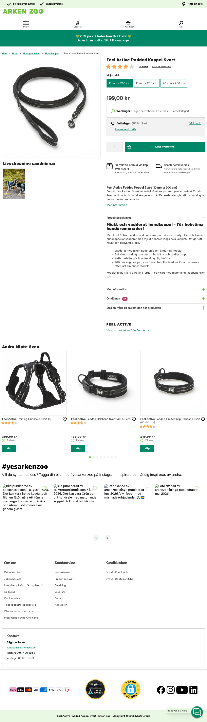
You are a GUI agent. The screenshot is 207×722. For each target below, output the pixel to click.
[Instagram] (170, 689)
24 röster (143, 67)
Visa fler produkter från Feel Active (129, 330)
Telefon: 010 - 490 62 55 (20, 653)
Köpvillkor (61, 605)
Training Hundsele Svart (26, 419)
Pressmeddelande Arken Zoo (21, 618)
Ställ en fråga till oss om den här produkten (134, 308)
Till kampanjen (120, 40)
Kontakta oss (62, 572)
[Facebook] (161, 689)
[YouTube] (181, 689)
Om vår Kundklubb (117, 572)
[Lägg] (65, 419)
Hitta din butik (195, 4)
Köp (8, 448)
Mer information (117, 205)
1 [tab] (90, 457)
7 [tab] (112, 457)
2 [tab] (94, 457)
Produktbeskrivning (119, 217)
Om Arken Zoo (13, 572)
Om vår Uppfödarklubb (119, 579)
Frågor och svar (64, 579)
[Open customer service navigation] (197, 712)
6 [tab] (108, 457)
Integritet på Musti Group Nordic (23, 585)
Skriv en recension (161, 67)
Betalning (60, 585)
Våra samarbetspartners (18, 611)
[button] (26, 507)
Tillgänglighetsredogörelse (20, 605)
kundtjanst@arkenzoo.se (21, 647)
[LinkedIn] (192, 689)
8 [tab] (115, 457)
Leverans (60, 592)
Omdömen (116, 298)
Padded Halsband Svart (101, 419)
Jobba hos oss (12, 579)
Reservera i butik (125, 129)
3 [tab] (97, 457)
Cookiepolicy (12, 598)
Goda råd (9, 592)
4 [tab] (101, 457)
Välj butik (195, 123)
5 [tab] (105, 457)
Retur (58, 598)
